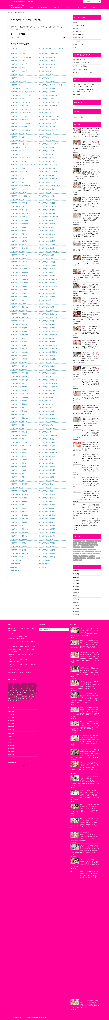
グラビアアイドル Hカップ (47, 64)
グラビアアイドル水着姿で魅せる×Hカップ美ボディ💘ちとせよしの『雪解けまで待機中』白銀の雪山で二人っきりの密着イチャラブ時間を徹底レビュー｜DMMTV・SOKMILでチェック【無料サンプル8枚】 (86, 303)
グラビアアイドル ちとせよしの (20, 130)
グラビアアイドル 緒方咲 (46, 480)
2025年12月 (76, 596)
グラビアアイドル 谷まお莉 (18, 522)
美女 (94, 557)
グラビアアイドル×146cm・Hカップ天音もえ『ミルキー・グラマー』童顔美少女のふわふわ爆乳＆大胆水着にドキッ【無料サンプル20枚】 (86, 470)
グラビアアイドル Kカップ (18, 71)
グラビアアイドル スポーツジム (20, 123)
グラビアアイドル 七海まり (18, 199)
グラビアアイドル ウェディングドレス (22, 92)
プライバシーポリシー (14, 669)
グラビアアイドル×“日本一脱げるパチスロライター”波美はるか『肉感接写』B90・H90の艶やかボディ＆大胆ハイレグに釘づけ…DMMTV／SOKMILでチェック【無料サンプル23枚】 (86, 483)
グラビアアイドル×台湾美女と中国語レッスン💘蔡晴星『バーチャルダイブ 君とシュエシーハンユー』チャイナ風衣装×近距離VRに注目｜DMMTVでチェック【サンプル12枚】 (86, 133)
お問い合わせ (11, 633)
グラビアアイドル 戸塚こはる (48, 317)
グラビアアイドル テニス (46, 133)
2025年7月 (76, 611)
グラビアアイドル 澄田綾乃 (47, 414)
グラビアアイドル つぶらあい (19, 133)
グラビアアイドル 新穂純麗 (18, 331)
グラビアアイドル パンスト (18, 151)
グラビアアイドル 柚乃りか (47, 366)
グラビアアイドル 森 (45, 376)
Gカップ (80, 543)
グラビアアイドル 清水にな (18, 411)
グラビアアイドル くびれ (46, 99)
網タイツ (89, 557)
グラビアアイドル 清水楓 (46, 411)
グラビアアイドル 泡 (45, 400)
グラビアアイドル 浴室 (46, 404)
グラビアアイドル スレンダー (48, 123)
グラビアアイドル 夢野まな (18, 255)
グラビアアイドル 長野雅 (18, 543)
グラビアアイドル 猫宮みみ (18, 432)
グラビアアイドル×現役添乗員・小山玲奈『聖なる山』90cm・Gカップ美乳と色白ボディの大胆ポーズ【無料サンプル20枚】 (86, 458)
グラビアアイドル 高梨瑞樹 (47, 553)
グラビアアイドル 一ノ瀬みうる (20, 196)
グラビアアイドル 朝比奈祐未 (19, 352)
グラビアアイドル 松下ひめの (19, 362)
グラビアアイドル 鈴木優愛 (18, 539)
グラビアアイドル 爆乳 (46, 425)
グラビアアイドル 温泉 (17, 414)
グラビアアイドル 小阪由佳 (18, 289)
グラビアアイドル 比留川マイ (48, 387)
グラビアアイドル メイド (18, 175)
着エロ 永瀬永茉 (44, 567)
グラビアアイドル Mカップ (47, 74)
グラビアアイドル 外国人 (18, 251)
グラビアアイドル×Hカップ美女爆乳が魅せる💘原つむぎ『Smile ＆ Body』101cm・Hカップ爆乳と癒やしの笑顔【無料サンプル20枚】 (86, 384)
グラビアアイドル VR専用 (47, 81)
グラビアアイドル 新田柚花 (47, 328)
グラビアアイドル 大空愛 (18, 258)
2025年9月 (76, 605)
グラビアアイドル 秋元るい (18, 463)
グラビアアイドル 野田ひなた (19, 532)
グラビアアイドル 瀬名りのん (48, 418)
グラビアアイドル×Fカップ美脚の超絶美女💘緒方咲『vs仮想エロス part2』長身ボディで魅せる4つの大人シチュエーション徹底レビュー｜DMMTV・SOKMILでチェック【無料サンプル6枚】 (86, 261)
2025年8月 (76, 608)
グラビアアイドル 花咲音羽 (47, 501)
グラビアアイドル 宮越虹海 (18, 275)
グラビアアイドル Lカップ (47, 71)
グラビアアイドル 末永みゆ (47, 355)
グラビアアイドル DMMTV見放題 (20, 57)
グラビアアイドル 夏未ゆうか (19, 248)
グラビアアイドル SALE (46, 78)
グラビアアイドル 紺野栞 (46, 477)
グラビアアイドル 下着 (17, 206)
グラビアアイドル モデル (18, 178)
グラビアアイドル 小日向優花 (19, 282)
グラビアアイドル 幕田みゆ (18, 310)
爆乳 (90, 555)
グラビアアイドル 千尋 (46, 230)
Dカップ (93, 541)
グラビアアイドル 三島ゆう (18, 203)
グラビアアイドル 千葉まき (18, 234)
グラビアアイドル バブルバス (19, 147)
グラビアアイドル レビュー (47, 189)
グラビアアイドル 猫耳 (46, 432)
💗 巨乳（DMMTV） (78, 34)
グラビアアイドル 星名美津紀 (19, 334)
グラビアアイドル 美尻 (46, 487)
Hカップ (85, 543)
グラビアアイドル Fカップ (47, 60)
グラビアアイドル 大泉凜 (46, 255)
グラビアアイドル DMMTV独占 (48, 53)
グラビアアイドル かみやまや (48, 95)
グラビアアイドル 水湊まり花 (19, 393)
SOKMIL (80, 545)
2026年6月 (76, 577)
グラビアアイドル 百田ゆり (18, 449)
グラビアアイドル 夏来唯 (46, 248)
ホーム (10, 12)
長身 (80, 559)
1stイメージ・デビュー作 (79, 541)
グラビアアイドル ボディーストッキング (22, 164)
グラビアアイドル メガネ (46, 175)
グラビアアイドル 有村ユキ (18, 348)
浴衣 (80, 555)
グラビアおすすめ (15, 560)
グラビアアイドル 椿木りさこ (19, 380)
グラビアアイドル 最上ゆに (18, 345)
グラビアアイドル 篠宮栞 (18, 473)
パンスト (82, 551)
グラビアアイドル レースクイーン (49, 185)
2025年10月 (76, 602)
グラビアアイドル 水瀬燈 (46, 393)
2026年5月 (76, 580)
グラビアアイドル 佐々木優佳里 (48, 217)
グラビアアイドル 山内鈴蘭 (47, 293)
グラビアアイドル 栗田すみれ (19, 373)
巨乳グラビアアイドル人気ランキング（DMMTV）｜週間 (18, 660)
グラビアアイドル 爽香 (17, 428)
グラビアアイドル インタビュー (48, 88)
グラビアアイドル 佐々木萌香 (19, 220)
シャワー (91, 547)
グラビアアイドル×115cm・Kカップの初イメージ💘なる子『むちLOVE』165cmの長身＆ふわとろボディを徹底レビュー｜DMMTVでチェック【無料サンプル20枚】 (86, 345)
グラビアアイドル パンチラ (47, 151)
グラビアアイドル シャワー (47, 109)
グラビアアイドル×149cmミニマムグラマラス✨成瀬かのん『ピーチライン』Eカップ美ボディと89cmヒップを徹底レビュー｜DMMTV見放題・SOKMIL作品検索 (86, 422)
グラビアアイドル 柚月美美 (47, 369)
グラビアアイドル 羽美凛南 (18, 498)
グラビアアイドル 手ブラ (18, 321)
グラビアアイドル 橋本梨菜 (18, 387)
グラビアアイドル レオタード (19, 189)
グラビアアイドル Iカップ (18, 67)
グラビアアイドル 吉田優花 (18, 241)
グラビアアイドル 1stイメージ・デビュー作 (51, 49)
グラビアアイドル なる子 (18, 137)
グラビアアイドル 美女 (46, 484)
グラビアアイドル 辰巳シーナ (19, 529)
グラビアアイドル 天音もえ (18, 265)
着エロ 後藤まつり (44, 564)
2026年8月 (76, 571)
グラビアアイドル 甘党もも (47, 439)
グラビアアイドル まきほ (18, 168)
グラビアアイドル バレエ (46, 147)
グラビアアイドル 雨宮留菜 (18, 546)
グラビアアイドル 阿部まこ (47, 543)
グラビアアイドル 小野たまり (48, 286)
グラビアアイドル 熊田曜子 (47, 421)
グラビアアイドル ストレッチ (19, 119)
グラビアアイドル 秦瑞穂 (18, 466)
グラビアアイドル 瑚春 (17, 439)
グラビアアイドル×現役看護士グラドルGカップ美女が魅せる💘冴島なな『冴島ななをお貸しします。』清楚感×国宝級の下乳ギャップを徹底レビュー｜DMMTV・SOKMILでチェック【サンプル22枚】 (86, 160)
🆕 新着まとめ (77, 22)
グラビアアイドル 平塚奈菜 (18, 314)
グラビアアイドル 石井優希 (18, 459)
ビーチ (92, 551)
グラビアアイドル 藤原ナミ (47, 511)
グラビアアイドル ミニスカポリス (49, 171)
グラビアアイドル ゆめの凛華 (48, 178)
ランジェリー (85, 553)
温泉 (84, 555)
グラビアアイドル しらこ (46, 112)
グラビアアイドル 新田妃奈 (18, 328)
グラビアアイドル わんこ (46, 192)
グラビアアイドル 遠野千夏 (47, 529)
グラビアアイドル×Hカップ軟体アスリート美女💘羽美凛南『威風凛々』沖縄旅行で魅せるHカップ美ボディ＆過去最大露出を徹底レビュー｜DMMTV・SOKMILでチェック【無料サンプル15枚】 (86, 247)
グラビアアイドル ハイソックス (20, 140)
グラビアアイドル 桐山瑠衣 (47, 373)
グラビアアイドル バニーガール (48, 144)
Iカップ (90, 543)
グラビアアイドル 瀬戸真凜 (18, 421)
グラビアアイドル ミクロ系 (47, 168)
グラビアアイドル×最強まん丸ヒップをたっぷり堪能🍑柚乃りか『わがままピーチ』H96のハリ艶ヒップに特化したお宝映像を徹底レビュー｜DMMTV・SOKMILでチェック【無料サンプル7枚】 (86, 275)
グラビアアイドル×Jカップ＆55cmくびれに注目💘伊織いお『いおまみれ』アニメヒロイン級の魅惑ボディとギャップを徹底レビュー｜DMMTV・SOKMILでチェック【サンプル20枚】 (86, 189)
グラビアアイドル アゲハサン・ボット (50, 85)
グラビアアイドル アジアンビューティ (22, 88)
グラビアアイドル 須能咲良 (47, 550)
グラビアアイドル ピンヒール (19, 158)
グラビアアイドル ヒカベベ (47, 154)
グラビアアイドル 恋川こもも (48, 314)
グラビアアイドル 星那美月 (18, 338)
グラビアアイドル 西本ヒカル (19, 518)
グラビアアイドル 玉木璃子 (18, 435)
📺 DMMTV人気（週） (56, 7)
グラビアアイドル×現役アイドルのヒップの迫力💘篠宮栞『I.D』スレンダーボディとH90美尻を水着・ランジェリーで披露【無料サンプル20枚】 (86, 435)
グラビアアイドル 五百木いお (19, 213)
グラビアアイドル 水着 (46, 397)
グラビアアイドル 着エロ (18, 456)
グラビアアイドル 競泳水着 (47, 470)
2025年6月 (76, 614)
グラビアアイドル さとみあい (48, 105)
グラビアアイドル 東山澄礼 (47, 359)
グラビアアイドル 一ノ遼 (46, 196)
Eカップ (98, 541)
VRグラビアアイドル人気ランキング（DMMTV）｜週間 (22, 655)
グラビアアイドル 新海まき (47, 324)
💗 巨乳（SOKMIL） (78, 38)
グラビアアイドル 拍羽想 (46, 321)
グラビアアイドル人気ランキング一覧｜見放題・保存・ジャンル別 (21, 642)
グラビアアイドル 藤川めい (47, 515)
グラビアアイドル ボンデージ (48, 164)
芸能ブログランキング (79, 59)
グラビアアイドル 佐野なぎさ (19, 223)
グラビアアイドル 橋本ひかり (48, 383)
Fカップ (75, 543)
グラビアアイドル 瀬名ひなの (19, 418)
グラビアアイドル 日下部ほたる (48, 331)
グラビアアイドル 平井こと (47, 310)
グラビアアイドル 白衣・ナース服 (20, 446)
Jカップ (95, 543)
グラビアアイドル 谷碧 (46, 522)
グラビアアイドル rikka (17, 78)
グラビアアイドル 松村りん (18, 366)
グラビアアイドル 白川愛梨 (18, 442)
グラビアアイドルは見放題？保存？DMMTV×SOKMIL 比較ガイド (17, 637)
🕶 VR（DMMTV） (78, 41)
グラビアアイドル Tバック (18, 81)
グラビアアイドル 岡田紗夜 (47, 296)
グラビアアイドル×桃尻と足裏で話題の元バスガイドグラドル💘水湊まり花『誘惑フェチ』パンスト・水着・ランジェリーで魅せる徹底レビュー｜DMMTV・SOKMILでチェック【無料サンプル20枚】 (86, 358)
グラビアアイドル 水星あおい (19, 390)
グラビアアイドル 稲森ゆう (47, 466)
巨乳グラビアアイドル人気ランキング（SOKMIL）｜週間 (22, 665)
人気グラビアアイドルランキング (82, 69)
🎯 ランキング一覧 (82, 7)
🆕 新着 (31, 7)
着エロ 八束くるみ (44, 560)
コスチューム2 (84, 547)
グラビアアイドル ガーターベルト (20, 95)
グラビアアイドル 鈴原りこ (18, 536)
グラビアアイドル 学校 (46, 272)
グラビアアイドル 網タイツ (18, 480)
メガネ (79, 553)
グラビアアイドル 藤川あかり (19, 515)
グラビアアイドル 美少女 (18, 487)
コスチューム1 (76, 547)
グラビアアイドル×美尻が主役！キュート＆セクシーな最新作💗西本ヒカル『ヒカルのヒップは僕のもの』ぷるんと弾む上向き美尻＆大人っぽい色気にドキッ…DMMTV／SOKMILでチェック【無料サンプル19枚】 (86, 509)
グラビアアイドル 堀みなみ (18, 244)
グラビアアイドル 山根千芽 (18, 296)
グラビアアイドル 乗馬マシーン (48, 210)
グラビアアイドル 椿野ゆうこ (48, 380)
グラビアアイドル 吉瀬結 (46, 237)
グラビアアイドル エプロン (47, 92)
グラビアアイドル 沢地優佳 (18, 400)
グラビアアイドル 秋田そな (47, 463)
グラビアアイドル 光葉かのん (48, 223)
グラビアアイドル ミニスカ (18, 171)
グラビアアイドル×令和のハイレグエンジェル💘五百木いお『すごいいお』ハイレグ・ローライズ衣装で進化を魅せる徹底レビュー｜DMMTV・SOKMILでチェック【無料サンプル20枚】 (86, 332)
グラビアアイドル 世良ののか (48, 206)
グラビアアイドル (15, 48)
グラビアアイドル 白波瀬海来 (48, 442)
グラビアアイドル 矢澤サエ (47, 456)
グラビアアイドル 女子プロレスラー (21, 269)
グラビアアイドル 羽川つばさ (19, 494)
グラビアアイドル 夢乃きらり (48, 251)
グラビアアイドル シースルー (19, 109)
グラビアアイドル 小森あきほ (19, 286)
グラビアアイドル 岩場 (17, 300)
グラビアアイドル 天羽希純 (18, 262)
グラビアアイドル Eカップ (18, 60)
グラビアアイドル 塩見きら (47, 244)
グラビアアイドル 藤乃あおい (19, 511)
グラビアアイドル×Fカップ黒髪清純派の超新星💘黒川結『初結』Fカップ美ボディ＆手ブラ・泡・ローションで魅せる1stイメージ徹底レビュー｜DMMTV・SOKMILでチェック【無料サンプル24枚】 (86, 318)
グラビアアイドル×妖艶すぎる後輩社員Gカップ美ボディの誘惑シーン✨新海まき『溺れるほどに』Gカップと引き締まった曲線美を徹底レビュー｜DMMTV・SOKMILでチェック (86, 397)
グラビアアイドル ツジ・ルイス (48, 130)
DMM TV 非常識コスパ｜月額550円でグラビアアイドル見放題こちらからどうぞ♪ (86, 90)
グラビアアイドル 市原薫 (46, 307)
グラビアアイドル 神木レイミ (48, 459)
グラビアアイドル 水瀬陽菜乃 (19, 397)
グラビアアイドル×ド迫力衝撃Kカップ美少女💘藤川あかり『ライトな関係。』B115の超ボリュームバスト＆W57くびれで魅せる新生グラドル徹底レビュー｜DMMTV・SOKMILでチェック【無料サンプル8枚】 (86, 289)
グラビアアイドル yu (16, 85)
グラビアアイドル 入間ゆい (18, 227)
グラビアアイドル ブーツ (46, 158)
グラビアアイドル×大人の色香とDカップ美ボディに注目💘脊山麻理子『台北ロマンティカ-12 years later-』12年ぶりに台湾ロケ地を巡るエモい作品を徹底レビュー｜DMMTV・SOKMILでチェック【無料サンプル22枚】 (86, 204)
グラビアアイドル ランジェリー (20, 185)
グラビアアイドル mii (17, 74)
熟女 (87, 555)
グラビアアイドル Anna (17, 53)
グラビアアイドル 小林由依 (47, 282)
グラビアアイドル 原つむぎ (47, 234)
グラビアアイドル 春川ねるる (19, 341)
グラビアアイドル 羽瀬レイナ (48, 494)
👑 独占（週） (69, 7)
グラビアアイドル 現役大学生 (48, 435)
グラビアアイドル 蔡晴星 (46, 508)
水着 (99, 553)
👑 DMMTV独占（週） (79, 31)
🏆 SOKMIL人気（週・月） (44, 7)
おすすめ (85, 545)
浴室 (77, 555)
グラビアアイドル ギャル (18, 99)
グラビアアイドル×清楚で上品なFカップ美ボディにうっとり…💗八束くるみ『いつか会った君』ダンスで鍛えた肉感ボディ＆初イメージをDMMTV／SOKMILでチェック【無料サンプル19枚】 (86, 523)
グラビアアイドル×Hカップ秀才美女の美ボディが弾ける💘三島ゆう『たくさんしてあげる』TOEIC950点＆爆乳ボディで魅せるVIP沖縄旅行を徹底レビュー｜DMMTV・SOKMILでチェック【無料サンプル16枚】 (86, 233)
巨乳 (91, 553)
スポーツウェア (91, 549)
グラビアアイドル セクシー (18, 126)
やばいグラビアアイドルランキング (82, 72)
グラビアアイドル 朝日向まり (48, 348)
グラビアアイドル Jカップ (47, 67)
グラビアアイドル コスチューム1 (20, 102)
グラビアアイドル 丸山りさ (18, 210)
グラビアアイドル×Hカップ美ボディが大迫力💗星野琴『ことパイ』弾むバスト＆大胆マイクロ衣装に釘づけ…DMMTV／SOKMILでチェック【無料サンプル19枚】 (86, 496)
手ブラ (94, 553)
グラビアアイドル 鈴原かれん (48, 532)
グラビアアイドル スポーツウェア (49, 119)
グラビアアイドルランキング (81, 63)
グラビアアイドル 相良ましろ (48, 449)
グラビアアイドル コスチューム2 (49, 102)
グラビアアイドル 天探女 (46, 258)
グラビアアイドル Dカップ (47, 57)
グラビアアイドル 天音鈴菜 (47, 265)
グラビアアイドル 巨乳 (46, 303)
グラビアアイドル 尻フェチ (47, 289)
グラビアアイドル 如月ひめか (48, 269)
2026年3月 (76, 586)
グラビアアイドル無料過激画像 (16, 6)
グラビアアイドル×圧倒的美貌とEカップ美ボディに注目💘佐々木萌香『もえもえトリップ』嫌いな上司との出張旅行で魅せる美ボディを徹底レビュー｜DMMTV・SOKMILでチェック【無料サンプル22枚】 (86, 219)
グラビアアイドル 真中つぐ (18, 452)
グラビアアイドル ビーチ (18, 154)
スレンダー (75, 551)
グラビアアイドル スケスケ (18, 116)
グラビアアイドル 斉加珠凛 (18, 324)
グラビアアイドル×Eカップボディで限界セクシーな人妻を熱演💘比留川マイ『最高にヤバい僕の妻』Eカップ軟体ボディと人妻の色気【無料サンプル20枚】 (86, 371)
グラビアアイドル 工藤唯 (18, 303)
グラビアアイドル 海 (45, 407)
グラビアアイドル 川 (45, 300)
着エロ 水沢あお (15, 567)
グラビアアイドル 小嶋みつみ (19, 279)
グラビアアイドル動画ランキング (82, 66)
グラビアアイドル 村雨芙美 (18, 359)
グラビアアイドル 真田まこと (48, 452)
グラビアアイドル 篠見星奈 (47, 473)
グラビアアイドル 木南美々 (18, 355)
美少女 (97, 557)
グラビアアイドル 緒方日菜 (18, 484)
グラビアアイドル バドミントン (20, 144)
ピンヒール (97, 551)
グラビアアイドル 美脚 (46, 491)
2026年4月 (76, 583)
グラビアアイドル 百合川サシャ (48, 446)
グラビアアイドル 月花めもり (48, 345)
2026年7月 (76, 574)
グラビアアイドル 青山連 (18, 550)
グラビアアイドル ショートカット (20, 112)
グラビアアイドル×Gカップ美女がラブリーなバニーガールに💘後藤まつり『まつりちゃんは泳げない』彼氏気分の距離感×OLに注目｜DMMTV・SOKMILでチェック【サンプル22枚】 (86, 146)
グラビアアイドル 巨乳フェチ (19, 307)
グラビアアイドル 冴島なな (47, 227)
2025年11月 (76, 599)
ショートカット (76, 549)
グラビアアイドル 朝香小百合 (48, 352)
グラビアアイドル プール (18, 161)
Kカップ (75, 545)
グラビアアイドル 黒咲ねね (47, 557)
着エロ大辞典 (76, 94)
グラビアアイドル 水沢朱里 (47, 390)
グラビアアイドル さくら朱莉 (19, 105)
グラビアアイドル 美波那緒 (18, 491)
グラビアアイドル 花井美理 (18, 501)
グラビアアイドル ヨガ (17, 182)
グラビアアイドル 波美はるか (19, 404)
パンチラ (87, 551)
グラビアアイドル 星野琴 (46, 338)
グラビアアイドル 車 (16, 525)
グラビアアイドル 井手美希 (47, 213)
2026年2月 (76, 589)
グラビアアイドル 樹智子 (18, 383)
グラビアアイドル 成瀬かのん (19, 317)
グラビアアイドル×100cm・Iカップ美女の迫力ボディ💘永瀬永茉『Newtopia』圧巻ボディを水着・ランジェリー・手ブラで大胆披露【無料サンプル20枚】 (86, 447)
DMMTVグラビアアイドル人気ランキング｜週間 (22, 646)
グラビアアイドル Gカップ (18, 64)
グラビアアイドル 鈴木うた (47, 536)
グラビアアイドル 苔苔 (17, 505)
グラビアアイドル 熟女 (17, 425)
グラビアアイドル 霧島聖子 (47, 546)
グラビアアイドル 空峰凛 (18, 470)
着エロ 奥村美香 (15, 564)
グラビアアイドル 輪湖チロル (48, 525)
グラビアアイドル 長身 (46, 539)
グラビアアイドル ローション (19, 192)
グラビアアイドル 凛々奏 (18, 230)
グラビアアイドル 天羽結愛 (47, 262)
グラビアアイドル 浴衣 (17, 407)
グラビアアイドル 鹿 (16, 557)
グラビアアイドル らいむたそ (48, 182)
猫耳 (94, 555)
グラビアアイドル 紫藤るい (18, 477)
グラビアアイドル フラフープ (48, 161)
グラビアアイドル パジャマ (47, 140)
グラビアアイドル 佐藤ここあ (48, 220)
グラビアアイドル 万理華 (46, 199)
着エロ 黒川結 (14, 570)
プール (74, 553)
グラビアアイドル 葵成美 (18, 508)
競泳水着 (84, 557)
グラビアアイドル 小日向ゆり (48, 279)
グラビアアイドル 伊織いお (18, 217)
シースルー (84, 549)
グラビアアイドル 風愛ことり (19, 553)
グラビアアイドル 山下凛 (18, 293)
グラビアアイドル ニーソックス (48, 137)
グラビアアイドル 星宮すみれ (48, 334)
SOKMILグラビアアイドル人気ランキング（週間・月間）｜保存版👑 (22, 629)
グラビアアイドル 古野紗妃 (18, 237)
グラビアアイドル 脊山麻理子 (48, 498)
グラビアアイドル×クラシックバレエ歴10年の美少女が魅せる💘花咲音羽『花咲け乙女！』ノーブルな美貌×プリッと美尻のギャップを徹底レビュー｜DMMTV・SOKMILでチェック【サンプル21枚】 (86, 175)
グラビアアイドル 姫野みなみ (19, 272)
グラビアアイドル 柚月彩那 (18, 369)
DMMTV (88, 541)
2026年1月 (76, 592)
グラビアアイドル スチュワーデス (49, 116)
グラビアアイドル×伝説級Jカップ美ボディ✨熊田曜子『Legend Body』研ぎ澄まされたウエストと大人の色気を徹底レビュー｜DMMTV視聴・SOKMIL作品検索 (86, 410)
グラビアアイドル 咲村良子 (47, 241)
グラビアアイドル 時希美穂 (47, 341)
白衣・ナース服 (76, 557)
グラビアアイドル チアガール (48, 126)
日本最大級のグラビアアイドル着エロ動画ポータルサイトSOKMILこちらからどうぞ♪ (86, 85)
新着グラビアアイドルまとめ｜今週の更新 (19, 672)
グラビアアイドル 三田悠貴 (47, 203)
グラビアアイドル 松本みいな (48, 362)
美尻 (74, 559)
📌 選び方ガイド (94, 7)
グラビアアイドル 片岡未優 (47, 428)
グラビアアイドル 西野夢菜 (47, 518)
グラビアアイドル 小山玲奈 (47, 275)
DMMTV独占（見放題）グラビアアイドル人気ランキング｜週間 (21, 650)
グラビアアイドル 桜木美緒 (18, 376)
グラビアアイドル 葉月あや (47, 505)
